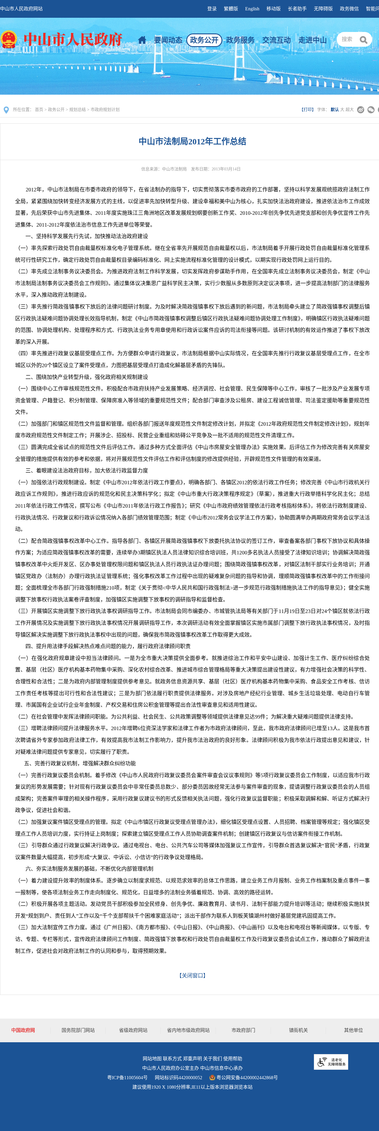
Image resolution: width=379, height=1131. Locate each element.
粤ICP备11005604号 (127, 1077)
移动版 (273, 8)
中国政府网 (23, 1030)
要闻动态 (168, 40)
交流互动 (276, 40)
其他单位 (353, 1030)
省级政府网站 (133, 1030)
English (252, 8)
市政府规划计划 (105, 109)
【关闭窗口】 (192, 976)
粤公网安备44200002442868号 (246, 1077)
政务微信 (349, 8)
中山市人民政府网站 (21, 8)
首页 (39, 109)
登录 (212, 8)
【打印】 (307, 109)
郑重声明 (192, 1058)
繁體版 (231, 8)
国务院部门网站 (78, 1030)
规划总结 (77, 109)
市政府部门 (243, 1030)
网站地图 (152, 1058)
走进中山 (312, 40)
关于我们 (212, 1058)
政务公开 (204, 40)
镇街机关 (298, 1030)
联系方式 (172, 1058)
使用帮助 (232, 1058)
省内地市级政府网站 (188, 1030)
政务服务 (240, 40)
